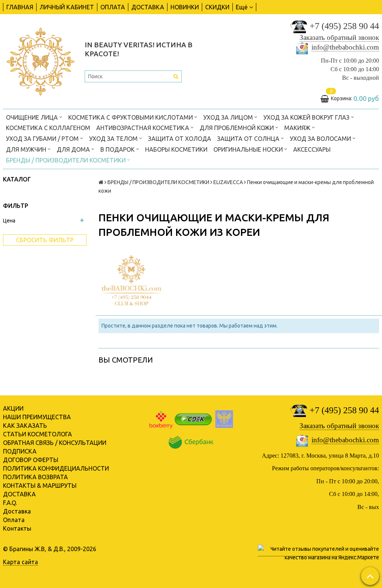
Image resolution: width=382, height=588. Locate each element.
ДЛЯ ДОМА (74, 149)
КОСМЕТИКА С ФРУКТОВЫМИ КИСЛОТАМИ (131, 117)
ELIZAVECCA (228, 182)
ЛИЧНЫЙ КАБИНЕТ (67, 7)
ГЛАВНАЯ (19, 7)
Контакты (17, 528)
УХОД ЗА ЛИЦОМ (228, 117)
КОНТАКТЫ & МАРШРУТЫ (39, 485)
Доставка (17, 511)
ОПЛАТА (112, 7)
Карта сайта (20, 562)
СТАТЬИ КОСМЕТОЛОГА (37, 434)
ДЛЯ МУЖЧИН (27, 149)
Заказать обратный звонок (339, 37)
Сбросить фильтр (44, 240)
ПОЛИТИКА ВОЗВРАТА (35, 477)
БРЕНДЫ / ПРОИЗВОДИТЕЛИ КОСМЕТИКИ (66, 160)
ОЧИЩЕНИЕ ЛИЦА (32, 117)
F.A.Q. (10, 502)
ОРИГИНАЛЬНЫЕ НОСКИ (248, 149)
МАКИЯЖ (298, 127)
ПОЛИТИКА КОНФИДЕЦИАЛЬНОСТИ (56, 468)
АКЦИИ (13, 408)
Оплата (14, 519)
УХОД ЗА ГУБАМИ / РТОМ (43, 138)
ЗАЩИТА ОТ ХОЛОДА (179, 138)
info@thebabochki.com (345, 47)
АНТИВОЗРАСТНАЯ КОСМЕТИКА (143, 127)
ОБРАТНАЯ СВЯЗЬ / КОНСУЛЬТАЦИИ (54, 442)
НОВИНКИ (184, 7)
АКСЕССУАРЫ (312, 149)
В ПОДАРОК (118, 149)
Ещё (242, 7)
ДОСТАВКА (147, 7)
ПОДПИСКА (20, 451)
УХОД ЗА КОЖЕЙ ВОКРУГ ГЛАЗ (307, 117)
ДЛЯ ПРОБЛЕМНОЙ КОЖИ (237, 127)
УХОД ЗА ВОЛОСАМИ (321, 138)
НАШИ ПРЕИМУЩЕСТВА (37, 417)
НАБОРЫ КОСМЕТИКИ (176, 149)
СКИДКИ (217, 7)
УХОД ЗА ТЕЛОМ (114, 138)
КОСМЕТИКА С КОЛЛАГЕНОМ (48, 127)
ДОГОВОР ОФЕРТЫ (30, 459)
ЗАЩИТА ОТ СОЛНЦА (249, 138)
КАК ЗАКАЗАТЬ (25, 425)
